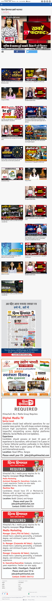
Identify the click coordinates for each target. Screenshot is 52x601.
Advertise (33, 596)
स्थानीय (3, 582)
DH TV (19, 584)
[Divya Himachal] (9, 0)
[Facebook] (42, 1)
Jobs (17, 1)
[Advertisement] (26, 57)
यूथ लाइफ (20, 588)
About (2, 1)
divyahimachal (6, 12)
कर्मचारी (19, 590)
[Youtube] (47, 1)
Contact (28, 596)
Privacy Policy (31, 599)
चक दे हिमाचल (20, 582)
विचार (19, 586)
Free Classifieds (22, 1)
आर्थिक (3, 584)
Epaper (29, 1)
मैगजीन (3, 586)
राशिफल (3, 588)
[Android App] (50, 1)
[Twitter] (45, 1)
